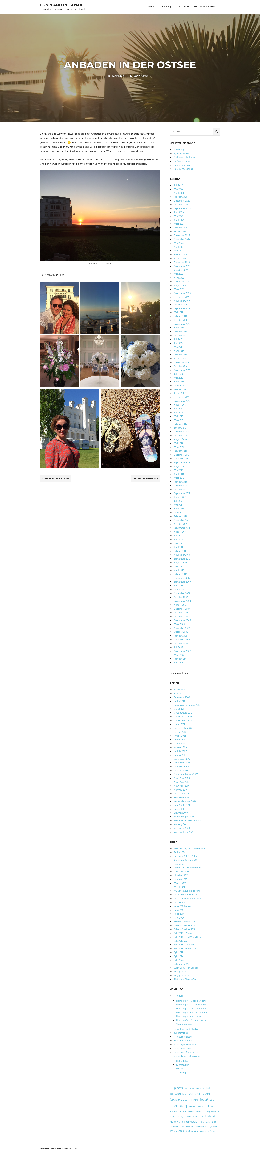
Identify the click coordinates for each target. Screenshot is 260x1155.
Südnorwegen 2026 (184, 817)
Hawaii (191, 1107)
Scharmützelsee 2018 (184, 929)
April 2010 (179, 570)
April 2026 (179, 193)
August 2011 (180, 532)
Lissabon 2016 (181, 875)
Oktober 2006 (181, 617)
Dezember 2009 (182, 578)
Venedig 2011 (180, 825)
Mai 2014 (178, 443)
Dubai (184, 1100)
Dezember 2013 (181, 455)
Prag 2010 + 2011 (182, 805)
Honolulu (200, 1107)
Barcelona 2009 (182, 697)
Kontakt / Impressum (205, 7)
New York (176, 1121)
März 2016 (179, 386)
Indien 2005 (180, 740)
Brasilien (192, 1094)
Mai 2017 (178, 347)
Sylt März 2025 (181, 964)
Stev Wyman (140, 76)
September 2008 (182, 601)
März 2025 (179, 224)
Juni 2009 (179, 586)
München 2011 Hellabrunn (187, 891)
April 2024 (179, 247)
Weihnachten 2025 (183, 832)
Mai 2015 (178, 416)
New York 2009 (182, 778)
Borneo (184, 1094)
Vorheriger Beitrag (56, 478)
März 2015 (179, 420)
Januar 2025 (180, 232)
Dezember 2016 (181, 363)
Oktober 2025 (181, 205)
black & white (175, 1094)
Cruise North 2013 (183, 717)
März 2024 (179, 251)
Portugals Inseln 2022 (185, 801)
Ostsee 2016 (180, 903)
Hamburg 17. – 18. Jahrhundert (191, 1020)
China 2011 (179, 709)
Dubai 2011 (179, 724)
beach (198, 1088)
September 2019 (182, 309)
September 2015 (182, 401)
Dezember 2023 (182, 262)
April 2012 (179, 509)
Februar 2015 (180, 424)
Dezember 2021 (181, 282)
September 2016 (182, 370)
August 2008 (180, 605)
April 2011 (178, 547)
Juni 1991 (178, 663)
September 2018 (182, 324)
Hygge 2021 (180, 736)
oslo (208, 1122)
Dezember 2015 (181, 397)
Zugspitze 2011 (181, 976)
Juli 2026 (178, 185)
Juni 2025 (179, 212)
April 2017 (179, 351)
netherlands (208, 1116)
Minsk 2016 (179, 887)
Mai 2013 (178, 470)
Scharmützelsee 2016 (184, 926)
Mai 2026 (178, 189)
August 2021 (180, 286)
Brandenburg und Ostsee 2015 (189, 849)
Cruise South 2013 (183, 721)
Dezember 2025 (182, 201)
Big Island (206, 1088)
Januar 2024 (180, 259)
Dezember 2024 (182, 235)
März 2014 (179, 447)
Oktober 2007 (181, 613)
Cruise (175, 1100)
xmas (202, 1131)
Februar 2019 (180, 316)
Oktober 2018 (181, 320)
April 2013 (179, 474)
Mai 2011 (178, 544)
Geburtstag (206, 1099)
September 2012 (182, 493)
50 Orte (182, 7)
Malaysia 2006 (181, 767)
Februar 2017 (180, 355)
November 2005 (182, 628)
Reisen (150, 7)
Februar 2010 (180, 574)
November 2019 (182, 301)
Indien (209, 1106)
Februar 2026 (180, 197)
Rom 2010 (179, 809)
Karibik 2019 (180, 755)
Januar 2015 (180, 428)
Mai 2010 (178, 567)
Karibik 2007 (180, 751)
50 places (176, 1088)
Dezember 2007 (182, 609)
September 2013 (182, 463)
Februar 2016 (180, 390)
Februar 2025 (180, 228)
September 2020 (182, 293)
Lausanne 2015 (181, 872)
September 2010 (182, 559)
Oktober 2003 (181, 644)
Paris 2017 (179, 914)
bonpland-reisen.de (61, 5)
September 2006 (182, 620)
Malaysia (181, 1116)
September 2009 (182, 582)
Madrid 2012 (180, 883)
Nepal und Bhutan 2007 (186, 774)
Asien (186, 1088)
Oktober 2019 (180, 305)
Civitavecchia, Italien (185, 157)
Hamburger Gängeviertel (186, 1052)
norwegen (191, 1121)
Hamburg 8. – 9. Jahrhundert (191, 1001)
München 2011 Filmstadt (186, 895)
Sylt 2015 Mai (180, 941)
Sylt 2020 (179, 956)
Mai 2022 (178, 274)
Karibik (198, 1111)
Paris (213, 1122)
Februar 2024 (180, 255)
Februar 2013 (180, 482)
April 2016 (179, 382)
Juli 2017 (178, 339)
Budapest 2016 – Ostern (186, 856)
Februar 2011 (180, 551)
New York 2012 (181, 782)
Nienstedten (182, 1065)
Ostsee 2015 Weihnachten (187, 899)
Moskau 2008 (181, 771)
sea (206, 1126)
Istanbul (174, 1112)
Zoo (207, 1131)
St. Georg (181, 1073)
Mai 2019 (178, 313)
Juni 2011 (178, 540)
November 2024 (182, 239)
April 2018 (179, 328)
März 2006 (179, 624)
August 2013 (180, 467)
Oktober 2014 (181, 436)
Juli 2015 (178, 409)
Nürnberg (179, 150)
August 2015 (180, 405)
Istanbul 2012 (180, 744)
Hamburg (166, 7)
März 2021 (179, 289)
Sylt (172, 1131)
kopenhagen (213, 1112)
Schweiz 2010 (181, 813)
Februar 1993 (180, 659)
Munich (196, 1116)
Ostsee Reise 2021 (183, 794)
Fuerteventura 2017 (183, 728)
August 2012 (180, 497)
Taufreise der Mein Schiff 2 (187, 821)
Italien (183, 1112)
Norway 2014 (180, 790)
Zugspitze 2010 (181, 972)
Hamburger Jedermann (185, 1045)
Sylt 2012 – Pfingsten (184, 933)
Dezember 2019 (181, 297)
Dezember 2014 (182, 432)
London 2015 (180, 879)
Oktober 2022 (181, 270)
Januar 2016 (180, 393)
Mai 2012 (178, 505)
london (173, 1116)
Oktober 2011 (180, 524)
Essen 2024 (180, 864)
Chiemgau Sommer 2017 (186, 860)
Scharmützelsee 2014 (184, 922)
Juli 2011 (178, 536)
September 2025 (182, 209)
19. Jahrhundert (184, 1024)
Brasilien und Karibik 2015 (187, 705)
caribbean (204, 1093)
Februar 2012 (180, 516)
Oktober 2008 (181, 597)
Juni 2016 (178, 374)
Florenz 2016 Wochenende (187, 868)
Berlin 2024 (180, 852)
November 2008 (182, 593)
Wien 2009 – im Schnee (186, 968)
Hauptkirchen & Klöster (186, 1029)
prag (182, 1126)
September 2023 (182, 266)
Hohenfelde (182, 1061)
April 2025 (179, 220)
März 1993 (179, 655)
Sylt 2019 (178, 953)
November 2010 (182, 555)
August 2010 (180, 563)
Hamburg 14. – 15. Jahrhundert (191, 1013)
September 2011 (182, 528)
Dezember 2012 (181, 486)
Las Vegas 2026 (182, 763)
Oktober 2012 (180, 490)
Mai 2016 (178, 378)
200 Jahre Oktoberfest (185, 979)
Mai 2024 (179, 243)
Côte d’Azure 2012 (183, 713)
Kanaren (191, 1111)
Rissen (179, 1069)
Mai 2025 (178, 216)
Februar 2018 (180, 332)
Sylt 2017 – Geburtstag (185, 949)
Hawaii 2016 (180, 732)
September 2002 (182, 651)
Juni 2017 (178, 343)
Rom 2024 (179, 918)
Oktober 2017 (180, 336)
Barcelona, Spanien (184, 169)
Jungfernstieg (181, 1033)
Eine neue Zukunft (183, 1041)
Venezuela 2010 (182, 828)
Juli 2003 (178, 647)
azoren (191, 1088)
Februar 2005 (180, 636)
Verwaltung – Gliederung (187, 1056)
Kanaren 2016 (180, 747)
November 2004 (182, 640)
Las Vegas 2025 (182, 759)
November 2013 (182, 459)
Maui (189, 1116)
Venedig (180, 1131)
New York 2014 (181, 786)
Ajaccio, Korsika (182, 154)
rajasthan (189, 1126)
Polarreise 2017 (181, 798)
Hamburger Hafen (183, 1048)
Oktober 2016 (180, 366)
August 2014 (180, 439)
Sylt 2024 (179, 960)
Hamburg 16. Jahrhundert (189, 1016)
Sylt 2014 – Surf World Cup (187, 937)
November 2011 (181, 520)
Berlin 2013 (179, 701)
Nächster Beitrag (144, 478)
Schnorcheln (199, 1127)
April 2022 (179, 278)
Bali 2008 (179, 694)
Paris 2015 (179, 910)
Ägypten (213, 1131)
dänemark (193, 1100)
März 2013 (179, 478)
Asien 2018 (179, 690)
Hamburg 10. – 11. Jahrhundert (191, 1005)
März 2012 (179, 513)
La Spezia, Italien (182, 161)
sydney (213, 1127)
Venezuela (192, 1131)
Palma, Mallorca (182, 165)
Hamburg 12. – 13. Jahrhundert (191, 1009)
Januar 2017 (180, 359)
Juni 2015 (178, 413)
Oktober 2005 (181, 632)
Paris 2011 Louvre (182, 906)
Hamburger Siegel (183, 1037)
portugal (174, 1127)
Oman (203, 1122)
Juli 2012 (178, 501)
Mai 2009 (179, 590)
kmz (204, 1112)
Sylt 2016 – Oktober (184, 945)
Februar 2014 (180, 451)
